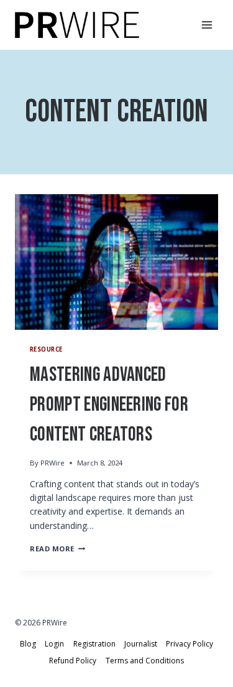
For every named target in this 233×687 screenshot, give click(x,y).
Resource (46, 349)
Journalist (140, 643)
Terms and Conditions (145, 660)
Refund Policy (72, 660)
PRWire (52, 462)
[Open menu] (206, 24)
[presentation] (116, 262)
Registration (94, 643)
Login (54, 643)
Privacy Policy (189, 643)
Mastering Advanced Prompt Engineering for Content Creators (109, 405)
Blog (28, 643)
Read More (57, 548)
